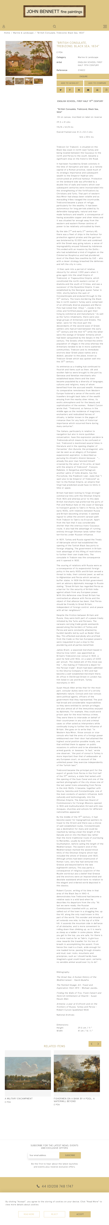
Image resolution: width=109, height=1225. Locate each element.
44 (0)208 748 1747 (57, 1186)
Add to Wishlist (70, 83)
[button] (54, 26)
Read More (29, 1214)
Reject (54, 1214)
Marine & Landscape (23, 33)
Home (7, 33)
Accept (80, 1214)
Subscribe (70, 1155)
